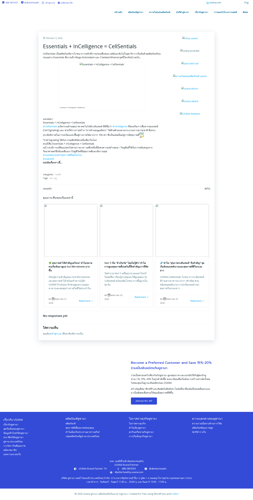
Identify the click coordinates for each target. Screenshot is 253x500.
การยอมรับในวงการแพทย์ (225, 12)
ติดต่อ (245, 12)
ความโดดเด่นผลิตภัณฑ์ (159, 12)
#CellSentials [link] (50, 126)
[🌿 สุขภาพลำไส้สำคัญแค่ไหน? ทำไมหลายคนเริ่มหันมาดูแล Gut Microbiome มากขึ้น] (70, 230)
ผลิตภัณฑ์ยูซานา (135, 12)
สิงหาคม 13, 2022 (54, 38)
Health (58, 174)
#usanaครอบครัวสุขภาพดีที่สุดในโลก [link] (62, 155)
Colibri (174, 493)
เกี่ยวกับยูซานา (201, 12)
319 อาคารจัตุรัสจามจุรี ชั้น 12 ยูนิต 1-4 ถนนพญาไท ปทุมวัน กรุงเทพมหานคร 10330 (151, 478)
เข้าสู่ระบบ (56, 333)
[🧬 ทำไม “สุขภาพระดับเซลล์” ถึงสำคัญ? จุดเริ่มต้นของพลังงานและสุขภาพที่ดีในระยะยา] (182, 230)
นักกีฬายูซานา (182, 12)
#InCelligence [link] (120, 126)
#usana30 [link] (48, 158)
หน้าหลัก (118, 12)
